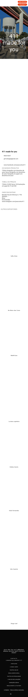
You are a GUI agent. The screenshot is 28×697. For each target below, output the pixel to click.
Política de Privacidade (14, 676)
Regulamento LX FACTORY (14, 685)
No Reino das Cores (14, 310)
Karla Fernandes (14, 511)
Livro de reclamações (14, 679)
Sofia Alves (14, 256)
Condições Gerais (14, 682)
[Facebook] (10, 655)
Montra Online (14, 670)
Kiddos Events (14, 467)
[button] (1, 82)
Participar (14, 663)
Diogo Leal (14, 623)
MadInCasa (14, 355)
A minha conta (14, 666)
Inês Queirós (14, 569)
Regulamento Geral (14, 673)
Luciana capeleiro (14, 421)
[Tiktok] (17, 655)
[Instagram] (14, 655)
